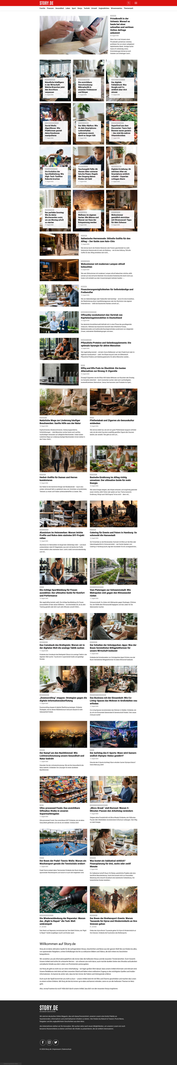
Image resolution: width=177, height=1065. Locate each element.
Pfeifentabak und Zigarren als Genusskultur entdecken (112, 422)
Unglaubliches (104, 8)
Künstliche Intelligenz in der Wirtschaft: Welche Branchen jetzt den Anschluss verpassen (55, 87)
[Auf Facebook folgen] (43, 1042)
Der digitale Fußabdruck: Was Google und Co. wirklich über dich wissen (119, 87)
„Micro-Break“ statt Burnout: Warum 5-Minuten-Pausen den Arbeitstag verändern (111, 809)
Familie (42, 8)
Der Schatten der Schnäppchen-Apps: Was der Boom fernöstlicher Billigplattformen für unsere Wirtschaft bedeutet (113, 648)
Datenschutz (66, 1049)
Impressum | (57, 1049)
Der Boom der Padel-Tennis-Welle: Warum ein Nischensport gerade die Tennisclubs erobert (63, 862)
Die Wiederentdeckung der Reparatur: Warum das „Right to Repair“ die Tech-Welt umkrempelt (62, 921)
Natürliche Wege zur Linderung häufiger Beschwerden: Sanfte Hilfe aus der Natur (60, 422)
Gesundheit (59, 8)
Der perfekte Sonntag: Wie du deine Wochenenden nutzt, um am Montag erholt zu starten (54, 217)
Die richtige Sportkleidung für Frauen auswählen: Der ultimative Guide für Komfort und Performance (62, 593)
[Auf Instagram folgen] (49, 1042)
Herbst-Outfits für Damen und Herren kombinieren (58, 479)
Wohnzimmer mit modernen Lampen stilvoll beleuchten (103, 265)
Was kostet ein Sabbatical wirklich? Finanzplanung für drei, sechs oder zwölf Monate (110, 864)
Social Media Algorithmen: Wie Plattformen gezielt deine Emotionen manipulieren (53, 131)
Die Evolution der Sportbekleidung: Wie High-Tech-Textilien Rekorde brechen (54, 175)
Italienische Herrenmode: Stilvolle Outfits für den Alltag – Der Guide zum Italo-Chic (105, 240)
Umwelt (94, 8)
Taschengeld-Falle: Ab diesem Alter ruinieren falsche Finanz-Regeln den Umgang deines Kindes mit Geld (88, 174)
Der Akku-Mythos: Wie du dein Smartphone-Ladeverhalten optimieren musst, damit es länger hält (88, 131)
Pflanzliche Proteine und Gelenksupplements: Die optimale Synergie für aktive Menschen (106, 344)
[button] (128, 3)
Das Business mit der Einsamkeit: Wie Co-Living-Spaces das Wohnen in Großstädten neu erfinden (113, 701)
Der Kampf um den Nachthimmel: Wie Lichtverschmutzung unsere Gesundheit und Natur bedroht (62, 756)
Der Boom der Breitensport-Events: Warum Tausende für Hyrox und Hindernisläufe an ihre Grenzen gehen (113, 921)
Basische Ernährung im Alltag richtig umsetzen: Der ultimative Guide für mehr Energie (110, 480)
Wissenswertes (116, 8)
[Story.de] (46, 3)
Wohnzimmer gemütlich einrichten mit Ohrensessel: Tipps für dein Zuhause (121, 218)
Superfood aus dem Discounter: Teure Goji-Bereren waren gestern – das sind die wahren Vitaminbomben (121, 131)
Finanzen (50, 8)
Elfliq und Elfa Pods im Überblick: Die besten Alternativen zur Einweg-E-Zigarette (103, 369)
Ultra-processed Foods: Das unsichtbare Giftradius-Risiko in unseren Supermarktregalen (60, 811)
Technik (87, 8)
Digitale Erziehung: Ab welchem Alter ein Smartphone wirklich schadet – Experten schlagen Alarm (121, 174)
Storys (79, 8)
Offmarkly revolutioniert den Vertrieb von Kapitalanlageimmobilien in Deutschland (102, 316)
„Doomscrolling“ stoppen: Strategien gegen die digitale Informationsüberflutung (63, 699)
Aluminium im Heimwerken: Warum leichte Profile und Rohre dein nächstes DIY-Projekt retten (62, 535)
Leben (68, 8)
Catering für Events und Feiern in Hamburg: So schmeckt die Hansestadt (113, 534)
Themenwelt (128, 8)
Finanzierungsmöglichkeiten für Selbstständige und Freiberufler (107, 291)
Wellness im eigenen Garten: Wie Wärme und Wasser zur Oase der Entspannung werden (88, 218)
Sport (74, 8)
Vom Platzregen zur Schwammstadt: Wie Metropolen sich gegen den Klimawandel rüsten (110, 593)
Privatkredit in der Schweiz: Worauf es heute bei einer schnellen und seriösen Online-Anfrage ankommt (122, 25)
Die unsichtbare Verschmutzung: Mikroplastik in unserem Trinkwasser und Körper (87, 87)
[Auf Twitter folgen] (56, 1042)
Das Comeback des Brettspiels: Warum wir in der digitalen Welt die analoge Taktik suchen (62, 646)
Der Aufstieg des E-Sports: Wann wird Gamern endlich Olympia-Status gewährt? (113, 754)
